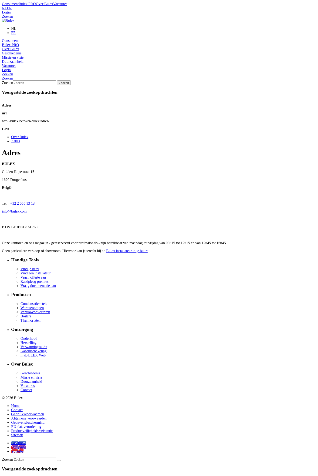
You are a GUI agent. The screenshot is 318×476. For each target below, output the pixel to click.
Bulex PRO (27, 4)
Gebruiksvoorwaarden (27, 414)
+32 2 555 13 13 (22, 203)
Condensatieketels (33, 304)
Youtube (17, 451)
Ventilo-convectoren (35, 312)
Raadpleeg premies (34, 281)
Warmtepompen (32, 308)
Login (6, 12)
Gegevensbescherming (27, 422)
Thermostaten (30, 320)
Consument (10, 4)
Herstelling (28, 343)
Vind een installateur (35, 273)
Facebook (18, 443)
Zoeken (7, 16)
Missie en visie (13, 57)
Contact (26, 390)
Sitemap (17, 435)
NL (4, 8)
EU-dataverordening (26, 427)
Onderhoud (28, 338)
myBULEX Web (33, 355)
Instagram (18, 447)
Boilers (25, 316)
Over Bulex (44, 4)
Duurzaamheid (13, 61)
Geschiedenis (11, 53)
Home (15, 406)
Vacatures (60, 4)
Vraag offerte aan (33, 277)
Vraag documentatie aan (38, 286)
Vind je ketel (29, 269)
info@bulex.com (14, 211)
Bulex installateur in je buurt (127, 251)
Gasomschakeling (33, 351)
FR (9, 8)
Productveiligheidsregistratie (32, 431)
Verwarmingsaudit (33, 347)
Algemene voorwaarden (29, 418)
